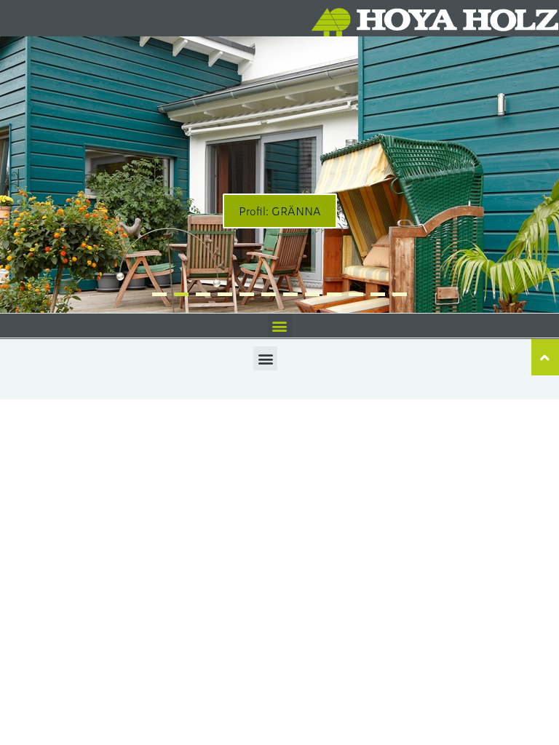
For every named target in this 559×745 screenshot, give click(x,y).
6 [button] (268, 294)
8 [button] (312, 294)
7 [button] (290, 294)
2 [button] (181, 294)
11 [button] (377, 294)
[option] (279, 174)
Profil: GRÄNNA (280, 211)
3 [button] (203, 294)
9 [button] (334, 294)
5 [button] (246, 294)
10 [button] (356, 294)
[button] (280, 326)
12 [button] (399, 294)
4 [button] (225, 294)
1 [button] (159, 294)
